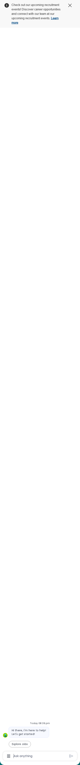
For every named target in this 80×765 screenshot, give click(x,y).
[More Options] (8, 756)
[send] (71, 756)
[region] (40, 381)
